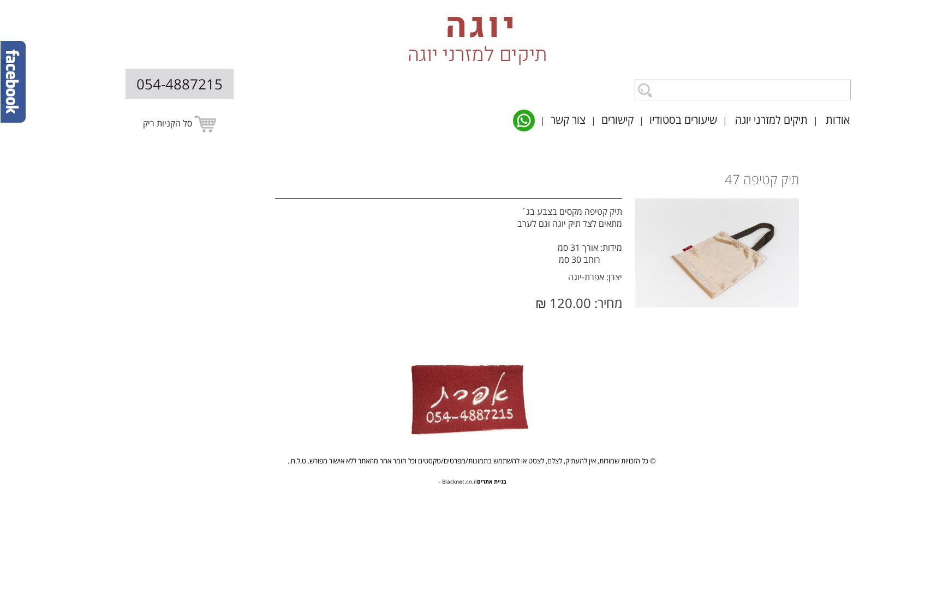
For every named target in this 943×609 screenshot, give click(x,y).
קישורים (617, 119)
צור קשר (568, 119)
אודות (838, 119)
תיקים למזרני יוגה (771, 119)
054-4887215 (179, 84)
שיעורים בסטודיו (683, 119)
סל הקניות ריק (168, 123)
